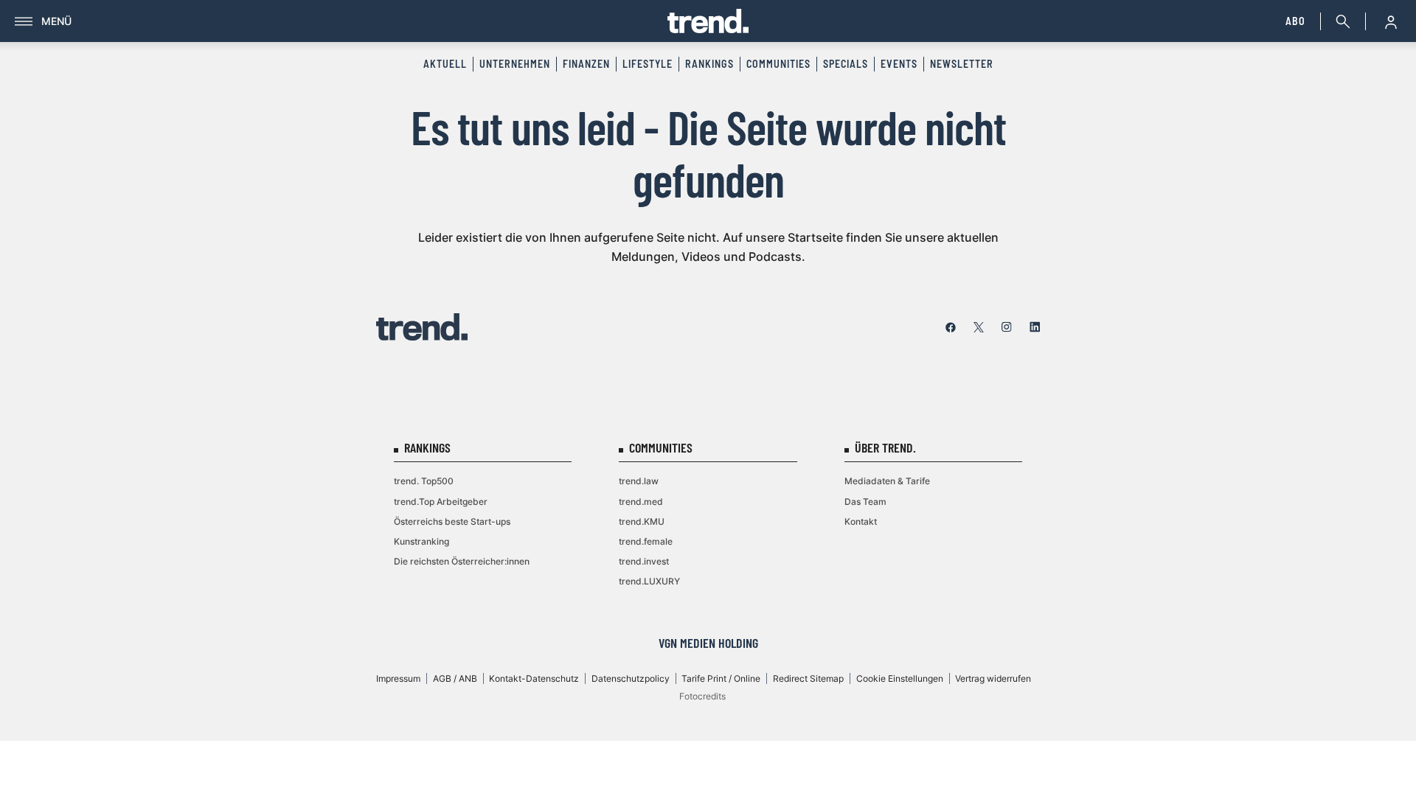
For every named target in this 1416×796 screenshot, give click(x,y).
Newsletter (961, 63)
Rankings (709, 63)
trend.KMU (641, 521)
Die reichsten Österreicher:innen (462, 561)
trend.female (646, 541)
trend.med (641, 501)
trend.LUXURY (649, 581)
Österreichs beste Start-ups (452, 521)
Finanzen (586, 63)
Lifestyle (647, 63)
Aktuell (445, 63)
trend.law (639, 480)
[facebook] (950, 327)
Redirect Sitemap (808, 678)
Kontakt (860, 521)
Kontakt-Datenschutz (534, 678)
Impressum (398, 678)
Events (899, 63)
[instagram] (1007, 327)
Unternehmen (514, 63)
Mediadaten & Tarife (887, 480)
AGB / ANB (455, 678)
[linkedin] (1035, 327)
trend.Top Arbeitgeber (440, 501)
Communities (778, 63)
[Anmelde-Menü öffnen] (1391, 21)
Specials (845, 63)
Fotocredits (702, 696)
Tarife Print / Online (720, 678)
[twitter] (979, 327)
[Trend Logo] (422, 327)
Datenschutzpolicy (630, 678)
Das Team (865, 501)
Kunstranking (421, 541)
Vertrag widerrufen (993, 678)
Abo (1295, 21)
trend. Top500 (424, 480)
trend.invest (644, 561)
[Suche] (1340, 21)
